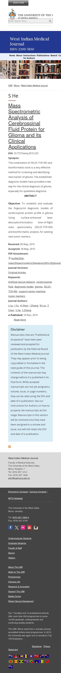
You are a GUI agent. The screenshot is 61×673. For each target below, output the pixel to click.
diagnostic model (24, 286)
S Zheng (26, 310)
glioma (38, 286)
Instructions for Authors (29, 56)
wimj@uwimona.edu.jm (19, 478)
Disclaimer (37, 646)
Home (12, 55)
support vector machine (32, 291)
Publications (43, 55)
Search (53, 55)
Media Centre (14, 596)
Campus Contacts (38, 491)
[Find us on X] (17, 528)
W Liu (43, 305)
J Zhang (34, 305)
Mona (16, 85)
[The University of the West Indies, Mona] (30, 13)
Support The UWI (16, 591)
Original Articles (17, 272)
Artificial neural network (21, 282)
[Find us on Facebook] (10, 528)
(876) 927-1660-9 (20, 517)
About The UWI (15, 567)
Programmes (14, 576)
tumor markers (16, 296)
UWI (10, 85)
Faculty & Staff (15, 548)
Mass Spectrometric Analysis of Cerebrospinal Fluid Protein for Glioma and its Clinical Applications (26, 126)
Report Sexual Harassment (21, 601)
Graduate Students (17, 543)
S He (18, 310)
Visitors (11, 557)
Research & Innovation (19, 586)
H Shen (24, 305)
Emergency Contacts (18, 491)
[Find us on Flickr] (23, 528)
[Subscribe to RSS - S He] (9, 447)
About (19, 55)
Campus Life (14, 581)
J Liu (10, 305)
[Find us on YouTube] (29, 528)
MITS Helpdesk (15, 498)
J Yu (17, 305)
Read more (20, 319)
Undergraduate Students (19, 538)
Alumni (11, 552)
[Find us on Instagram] (36, 528)
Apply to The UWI (16, 571)
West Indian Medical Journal (34, 85)
